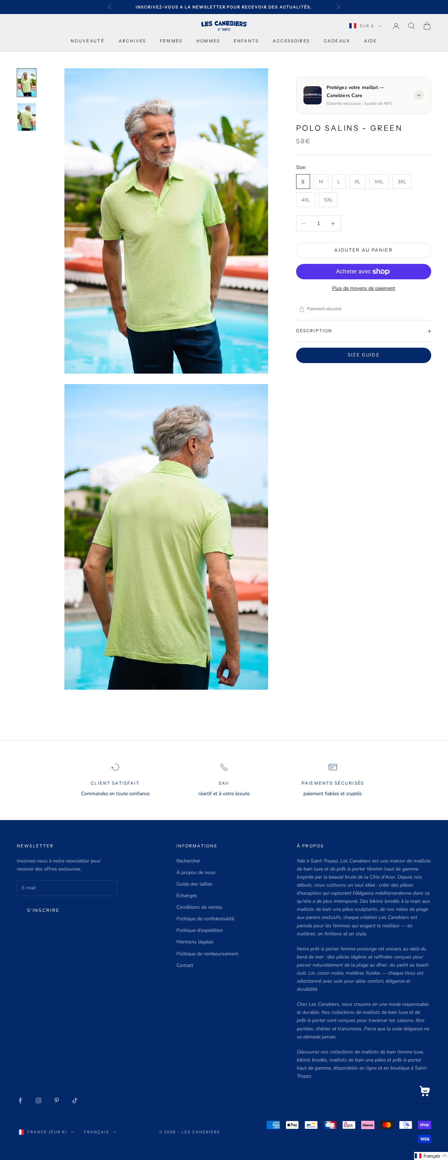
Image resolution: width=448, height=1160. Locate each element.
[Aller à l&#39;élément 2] (26, 117)
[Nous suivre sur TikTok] (74, 1100)
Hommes (208, 40)
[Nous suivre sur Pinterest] (56, 1100)
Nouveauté (87, 40)
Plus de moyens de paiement (363, 288)
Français (96, 1132)
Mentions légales (195, 942)
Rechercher (188, 861)
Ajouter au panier (363, 250)
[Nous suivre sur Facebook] (20, 1100)
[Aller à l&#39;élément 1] (26, 82)
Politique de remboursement (207, 953)
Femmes (171, 40)
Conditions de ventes (199, 907)
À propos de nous (196, 872)
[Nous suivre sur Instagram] (38, 1100)
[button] (431, 1156)
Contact (184, 965)
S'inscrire (43, 910)
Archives (132, 40)
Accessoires (291, 40)
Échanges (186, 895)
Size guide (364, 355)
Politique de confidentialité (205, 918)
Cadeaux (337, 40)
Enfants (246, 40)
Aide (370, 40)
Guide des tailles (194, 884)
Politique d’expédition (199, 930)
